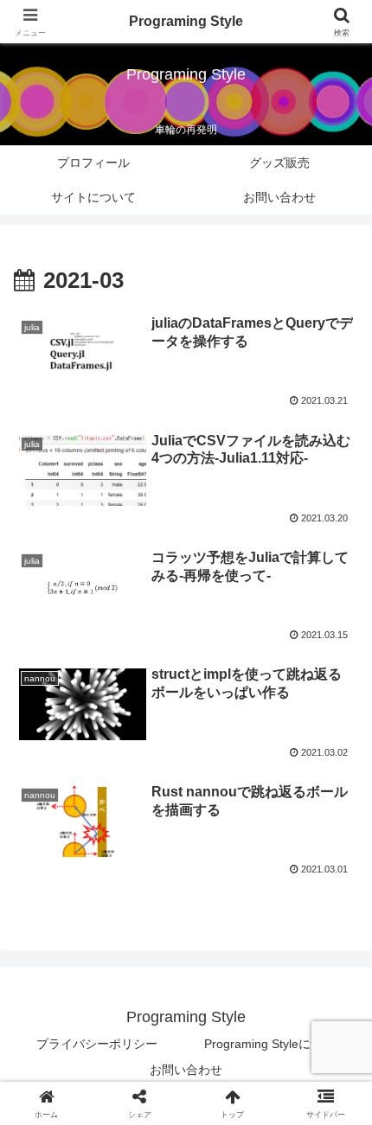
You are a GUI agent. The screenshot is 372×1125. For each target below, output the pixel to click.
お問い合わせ (186, 1070)
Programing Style (186, 21)
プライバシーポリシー (96, 1044)
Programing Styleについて (275, 1044)
